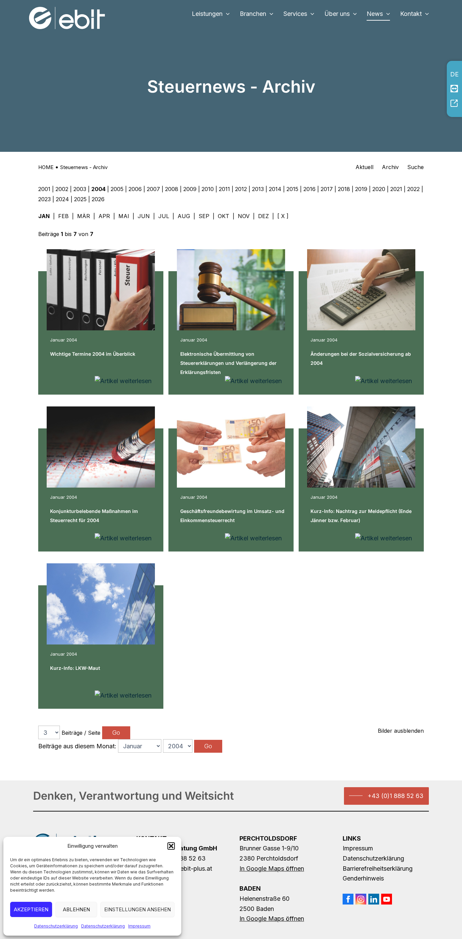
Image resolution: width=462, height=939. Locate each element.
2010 (208, 189)
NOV (244, 216)
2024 (62, 199)
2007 (153, 189)
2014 (275, 189)
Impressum (139, 926)
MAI (123, 216)
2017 (327, 189)
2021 (396, 189)
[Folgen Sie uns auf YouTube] (386, 899)
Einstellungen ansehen (137, 909)
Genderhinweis (363, 878)
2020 (378, 189)
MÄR (83, 216)
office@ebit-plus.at (185, 868)
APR (104, 216)
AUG (184, 216)
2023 (44, 199)
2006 (135, 189)
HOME (45, 167)
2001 (44, 189)
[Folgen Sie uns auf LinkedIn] (373, 899)
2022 (413, 189)
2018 (344, 189)
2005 (117, 189)
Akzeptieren (31, 909)
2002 (61, 189)
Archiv (390, 167)
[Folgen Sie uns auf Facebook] (348, 899)
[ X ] (282, 216)
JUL (163, 216)
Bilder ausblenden (401, 730)
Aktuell (364, 167)
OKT (223, 216)
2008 (171, 189)
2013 (258, 189)
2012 (241, 189)
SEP (204, 216)
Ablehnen (76, 909)
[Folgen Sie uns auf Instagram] (360, 899)
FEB (63, 216)
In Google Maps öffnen (271, 868)
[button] (171, 846)
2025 (80, 199)
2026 (98, 199)
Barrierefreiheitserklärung (378, 868)
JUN (144, 216)
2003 (79, 189)
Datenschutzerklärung (56, 926)
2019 (361, 189)
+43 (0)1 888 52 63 (395, 795)
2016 (309, 189)
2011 (224, 189)
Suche (415, 167)
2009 (190, 189)
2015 (292, 189)
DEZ (263, 216)
